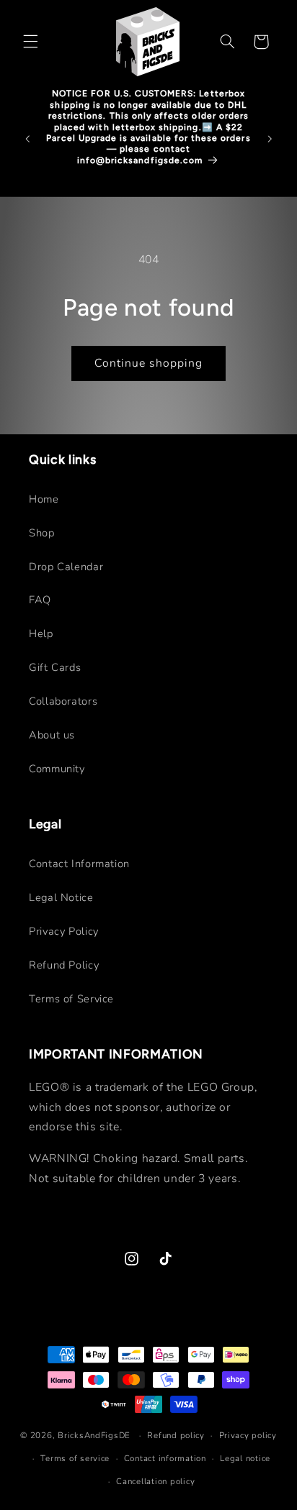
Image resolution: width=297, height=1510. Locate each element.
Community (57, 768)
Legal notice (245, 1458)
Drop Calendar (66, 566)
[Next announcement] (269, 139)
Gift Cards (55, 667)
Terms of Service (71, 999)
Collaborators (63, 701)
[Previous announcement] (27, 139)
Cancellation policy (155, 1481)
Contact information (165, 1458)
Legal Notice (61, 897)
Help (41, 633)
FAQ (40, 599)
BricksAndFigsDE (94, 1435)
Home (44, 499)
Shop (42, 533)
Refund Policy (64, 965)
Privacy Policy (64, 931)
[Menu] (30, 41)
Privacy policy (248, 1435)
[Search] (227, 41)
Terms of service (75, 1458)
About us (52, 735)
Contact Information (79, 863)
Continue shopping (148, 363)
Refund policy (176, 1435)
